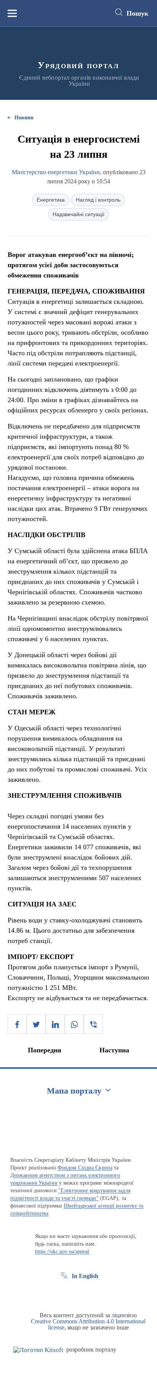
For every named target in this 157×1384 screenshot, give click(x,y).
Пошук (137, 13)
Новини (24, 117)
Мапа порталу (74, 1090)
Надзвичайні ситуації (78, 214)
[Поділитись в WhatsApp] (74, 1024)
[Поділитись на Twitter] (36, 1024)
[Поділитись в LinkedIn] (55, 1024)
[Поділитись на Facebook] (17, 1024)
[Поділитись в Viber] (93, 1024)
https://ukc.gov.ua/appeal (62, 1251)
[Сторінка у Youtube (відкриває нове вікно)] (92, 1293)
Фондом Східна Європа (85, 1168)
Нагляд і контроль (98, 200)
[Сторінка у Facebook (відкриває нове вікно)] (64, 1293)
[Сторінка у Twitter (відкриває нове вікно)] (78, 1293)
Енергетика (51, 200)
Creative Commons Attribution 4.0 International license (88, 1324)
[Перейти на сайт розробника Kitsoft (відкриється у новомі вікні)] (38, 1350)
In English (85, 1276)
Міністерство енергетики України (56, 172)
